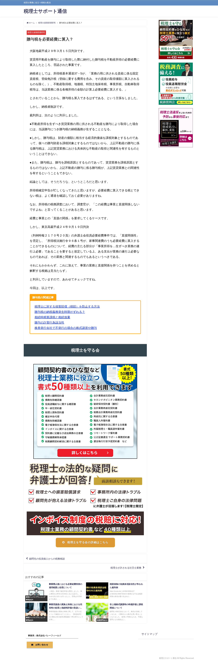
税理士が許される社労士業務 (125, 567)
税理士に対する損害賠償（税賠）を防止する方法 (67, 306)
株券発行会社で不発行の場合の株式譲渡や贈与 (66, 327)
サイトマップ (149, 634)
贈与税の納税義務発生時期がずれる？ (60, 311)
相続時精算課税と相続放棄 (52, 317)
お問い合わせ (41, 645)
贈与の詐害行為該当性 (49, 322)
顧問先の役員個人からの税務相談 (47, 558)
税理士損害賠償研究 (36, 32)
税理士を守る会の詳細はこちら (87, 542)
